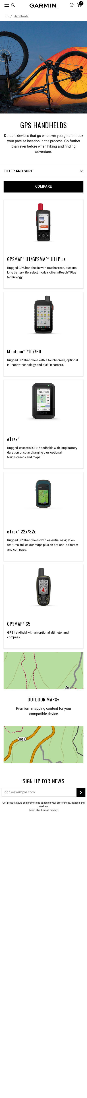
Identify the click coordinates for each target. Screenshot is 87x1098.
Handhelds (21, 16)
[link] (43, 67)
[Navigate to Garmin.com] (43, 5)
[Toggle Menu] (2, 4)
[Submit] (81, 792)
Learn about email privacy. (43, 810)
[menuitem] (13, 5)
